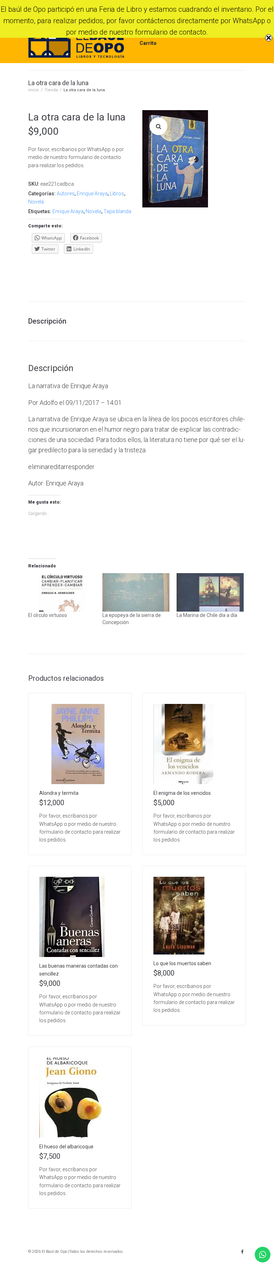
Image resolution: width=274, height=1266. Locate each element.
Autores (66, 193)
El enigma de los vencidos (182, 793)
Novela (36, 202)
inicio (33, 90)
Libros (117, 193)
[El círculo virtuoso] (61, 592)
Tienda (51, 90)
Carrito (148, 43)
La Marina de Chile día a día (207, 615)
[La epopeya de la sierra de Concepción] (135, 592)
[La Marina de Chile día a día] (210, 592)
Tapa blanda (117, 211)
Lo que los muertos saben (182, 963)
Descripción (47, 321)
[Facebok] (242, 1251)
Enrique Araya (92, 193)
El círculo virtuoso (47, 615)
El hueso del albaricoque (66, 1146)
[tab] (50, 321)
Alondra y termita (58, 793)
